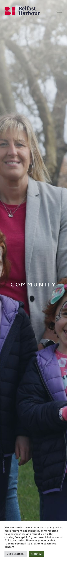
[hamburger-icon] (59, 11)
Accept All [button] (36, 554)
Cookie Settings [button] (16, 554)
